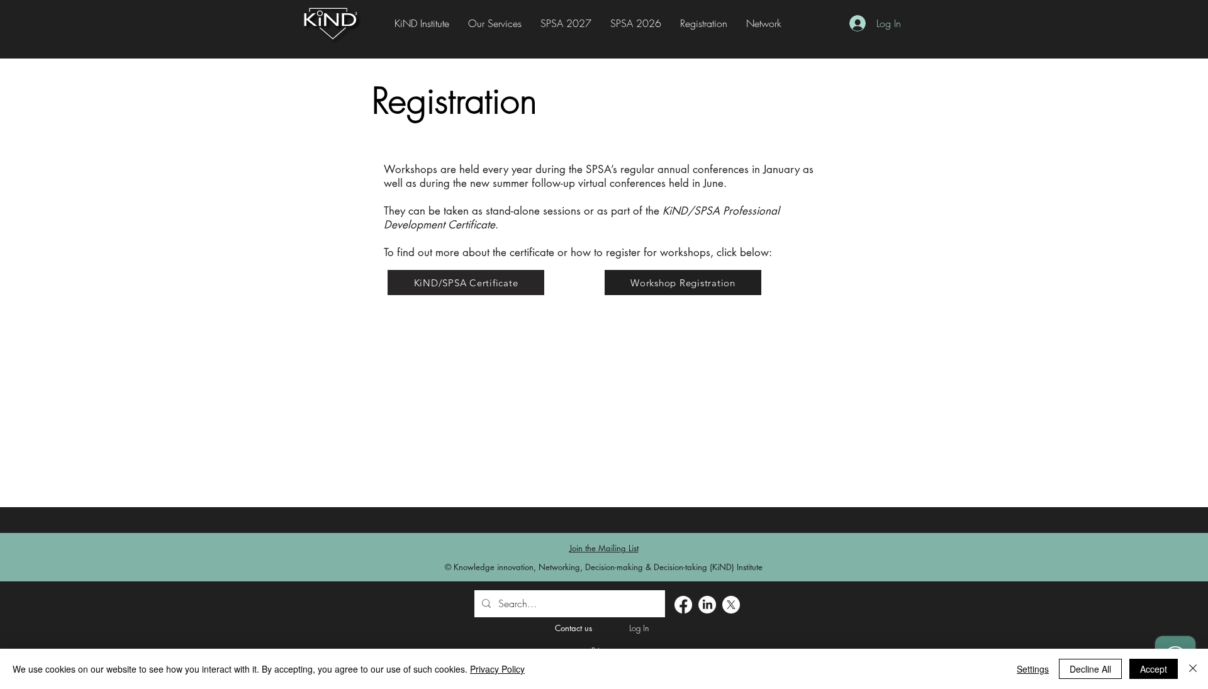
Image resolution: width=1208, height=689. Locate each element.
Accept (1153, 669)
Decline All (1090, 669)
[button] (704, 23)
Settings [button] (1033, 669)
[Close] (1192, 669)
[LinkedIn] (707, 604)
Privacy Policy (497, 669)
